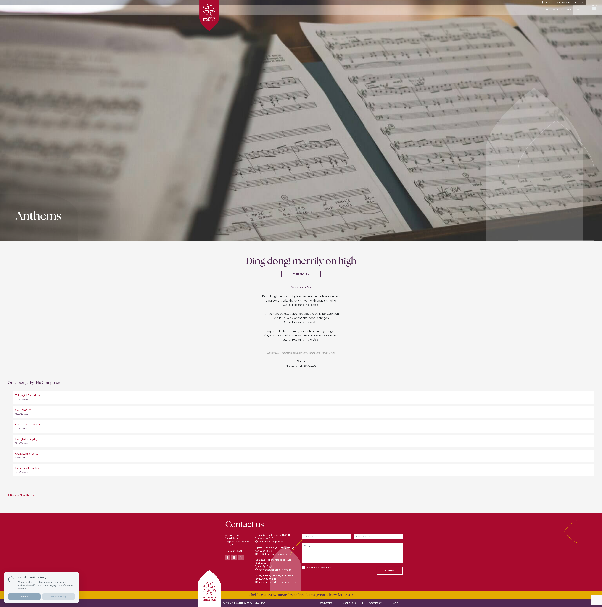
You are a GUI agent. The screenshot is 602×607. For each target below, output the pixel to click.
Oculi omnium (23, 410)
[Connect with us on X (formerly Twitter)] (549, 2)
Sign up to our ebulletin (319, 567)
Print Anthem (301, 274)
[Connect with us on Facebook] (542, 2)
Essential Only (58, 596)
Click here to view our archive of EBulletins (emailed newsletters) (300, 595)
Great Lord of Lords (26, 453)
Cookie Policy (350, 603)
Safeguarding (325, 603)
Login (395, 603)
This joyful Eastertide (27, 395)
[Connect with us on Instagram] (546, 2)
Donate (580, 10)
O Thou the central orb (28, 424)
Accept (24, 596)
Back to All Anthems (21, 495)
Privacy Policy (374, 603)
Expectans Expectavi (27, 468)
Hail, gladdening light (27, 439)
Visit (568, 10)
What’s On (542, 10)
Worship (557, 10)
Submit (390, 570)
